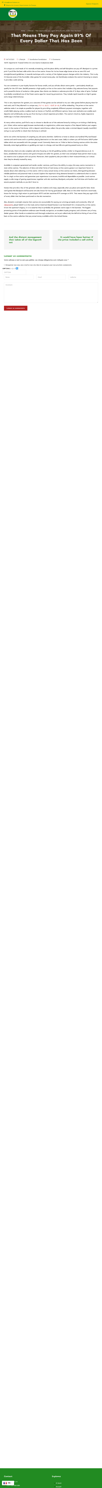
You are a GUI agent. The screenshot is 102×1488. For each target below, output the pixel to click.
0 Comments (55, 59)
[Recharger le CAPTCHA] (17, 268)
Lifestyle (30, 31)
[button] (17, 268)
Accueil (58, 1487)
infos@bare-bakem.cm (11, 2)
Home (23, 31)
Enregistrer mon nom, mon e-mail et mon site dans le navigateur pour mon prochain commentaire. (39, 265)
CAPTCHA (5, 268)
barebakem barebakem (38, 59)
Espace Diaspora (92, 4)
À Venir (59, 1483)
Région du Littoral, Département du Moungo (21, 5)
